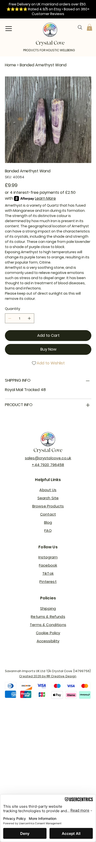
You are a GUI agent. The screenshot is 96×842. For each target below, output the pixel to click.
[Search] (80, 27)
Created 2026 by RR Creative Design (47, 676)
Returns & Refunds (48, 616)
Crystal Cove (48, 450)
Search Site (48, 498)
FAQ (47, 530)
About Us (47, 489)
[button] (89, 27)
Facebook (48, 565)
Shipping (48, 608)
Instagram (48, 557)
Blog (48, 522)
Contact (48, 514)
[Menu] (9, 28)
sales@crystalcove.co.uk (48, 458)
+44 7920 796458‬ (48, 464)
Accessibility (48, 641)
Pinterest (47, 581)
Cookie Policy (48, 632)
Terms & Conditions (48, 624)
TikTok (48, 573)
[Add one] (29, 318)
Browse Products (48, 506)
